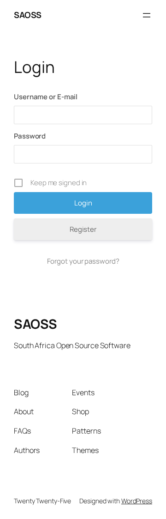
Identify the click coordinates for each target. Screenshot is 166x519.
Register (83, 229)
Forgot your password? (83, 261)
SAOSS (28, 14)
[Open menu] (146, 15)
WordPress (136, 500)
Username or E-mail (45, 97)
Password (30, 136)
